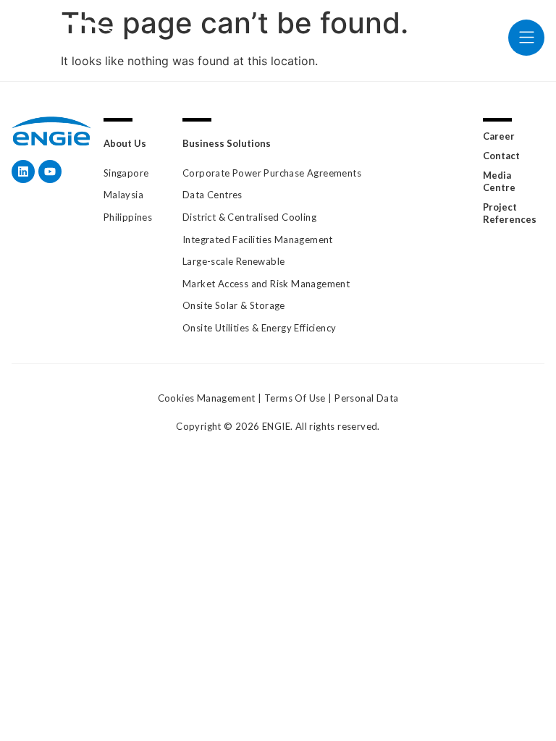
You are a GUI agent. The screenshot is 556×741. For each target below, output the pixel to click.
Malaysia (123, 194)
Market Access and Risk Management (266, 283)
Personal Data (366, 398)
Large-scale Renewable (233, 261)
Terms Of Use (295, 398)
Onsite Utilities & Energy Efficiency (259, 328)
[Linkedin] (23, 171)
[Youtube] (50, 171)
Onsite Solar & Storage (233, 305)
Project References (509, 213)
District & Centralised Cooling (249, 217)
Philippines (128, 217)
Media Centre (499, 181)
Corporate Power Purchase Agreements (271, 173)
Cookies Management (207, 398)
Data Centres (212, 194)
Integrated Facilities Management (257, 239)
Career (499, 136)
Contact (501, 155)
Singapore (126, 173)
